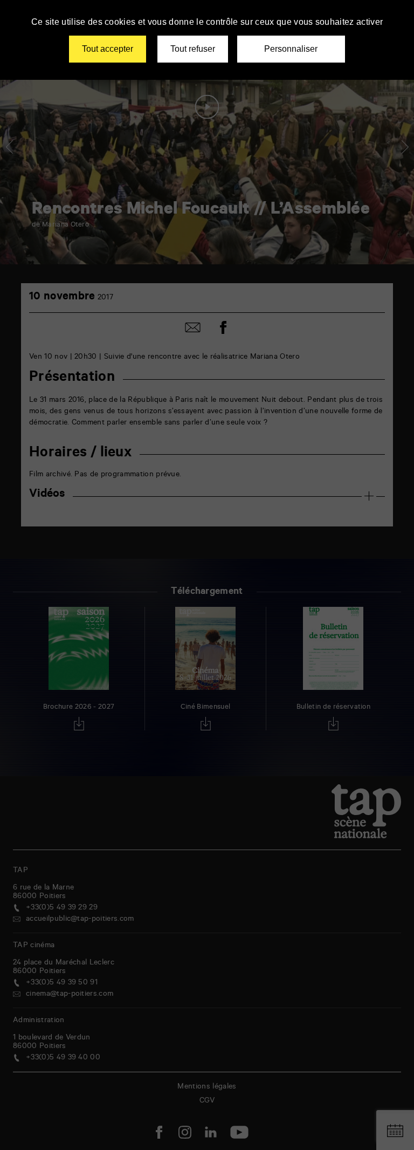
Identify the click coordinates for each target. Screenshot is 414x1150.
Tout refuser (192, 48)
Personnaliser (291, 48)
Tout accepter (107, 48)
